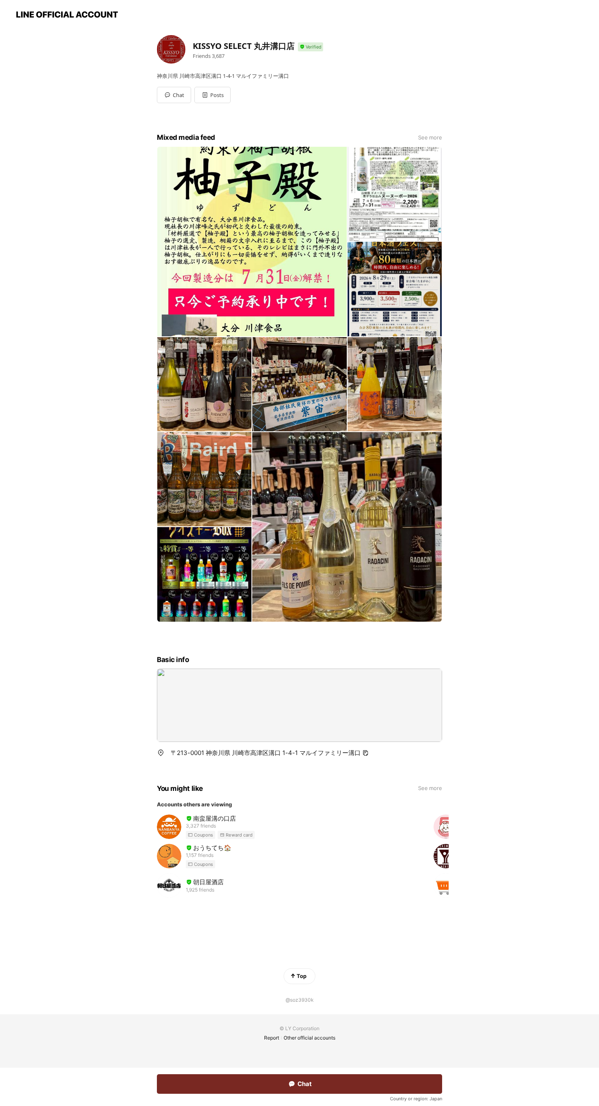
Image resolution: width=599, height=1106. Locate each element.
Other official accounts (309, 1038)
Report (271, 1038)
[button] (212, 95)
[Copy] (365, 753)
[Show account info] (310, 47)
